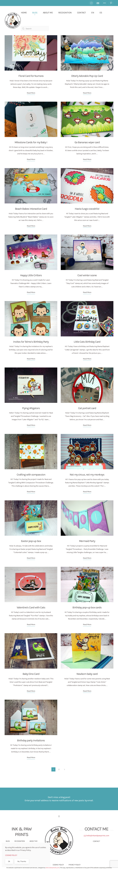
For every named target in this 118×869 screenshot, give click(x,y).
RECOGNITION (65, 12)
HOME (24, 12)
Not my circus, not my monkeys (87, 474)
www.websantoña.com (52, 868)
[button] (59, 816)
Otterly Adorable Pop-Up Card (87, 75)
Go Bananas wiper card (87, 142)
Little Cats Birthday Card (87, 341)
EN (92, 12)
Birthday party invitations (31, 740)
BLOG (34, 12)
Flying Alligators (31, 408)
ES (101, 12)
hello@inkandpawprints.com (97, 835)
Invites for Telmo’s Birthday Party (31, 341)
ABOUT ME (48, 12)
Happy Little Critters (31, 275)
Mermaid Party (87, 541)
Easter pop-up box (31, 541)
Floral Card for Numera (30, 75)
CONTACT (81, 12)
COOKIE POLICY (58, 865)
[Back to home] (13, 20)
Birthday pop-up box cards (87, 607)
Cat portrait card (87, 408)
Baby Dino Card (31, 673)
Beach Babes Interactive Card (31, 208)
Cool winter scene (87, 275)
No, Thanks (21, 861)
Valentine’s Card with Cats (31, 607)
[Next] (64, 769)
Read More (31, 93)
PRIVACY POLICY (74, 865)
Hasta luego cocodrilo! (87, 208)
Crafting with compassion (31, 474)
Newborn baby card (87, 673)
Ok (9, 861)
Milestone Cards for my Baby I (31, 142)
